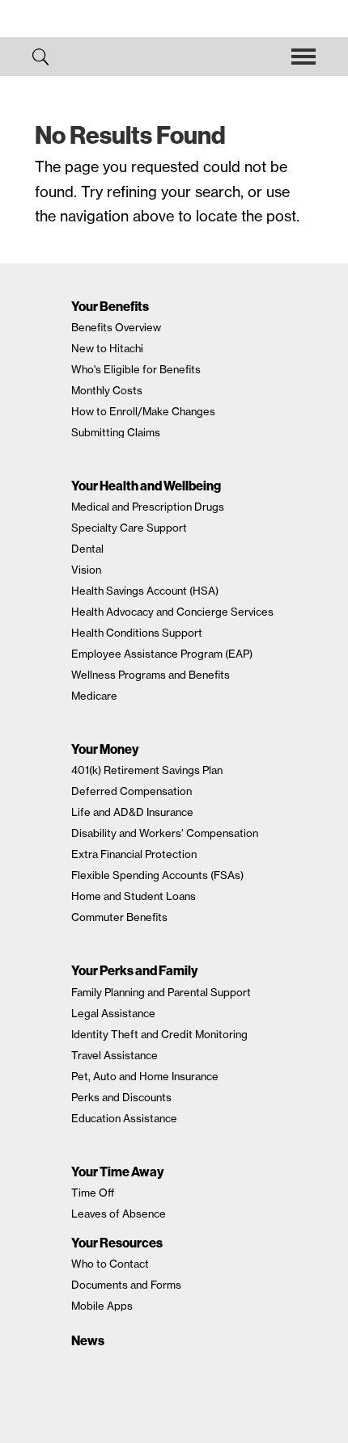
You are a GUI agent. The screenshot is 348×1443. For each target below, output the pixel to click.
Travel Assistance (114, 1055)
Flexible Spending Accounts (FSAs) (157, 875)
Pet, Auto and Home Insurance (145, 1076)
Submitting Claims (115, 432)
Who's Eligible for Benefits (136, 369)
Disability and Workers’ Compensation (164, 833)
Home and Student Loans (133, 896)
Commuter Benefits (119, 917)
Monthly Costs (106, 390)
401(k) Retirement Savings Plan (147, 770)
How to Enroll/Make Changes (143, 411)
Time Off (92, 1192)
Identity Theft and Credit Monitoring (159, 1034)
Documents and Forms (126, 1284)
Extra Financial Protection (134, 854)
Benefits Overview (116, 327)
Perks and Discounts (121, 1097)
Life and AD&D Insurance (132, 812)
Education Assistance (124, 1118)
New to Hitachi (107, 348)
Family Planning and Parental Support (161, 992)
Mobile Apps (102, 1305)
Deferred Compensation (131, 791)
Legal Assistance (113, 1013)
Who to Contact (110, 1263)
